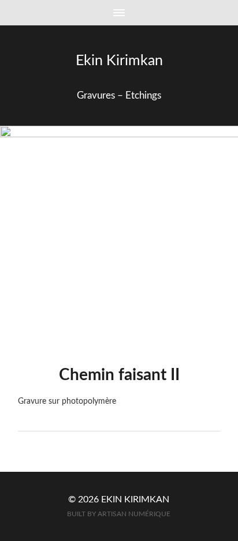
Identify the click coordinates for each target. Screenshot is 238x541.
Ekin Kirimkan (119, 61)
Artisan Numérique (134, 514)
